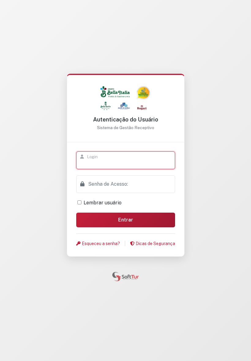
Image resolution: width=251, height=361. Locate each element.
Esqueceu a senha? (101, 243)
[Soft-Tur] (125, 276)
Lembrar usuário (103, 203)
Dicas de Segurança (155, 243)
